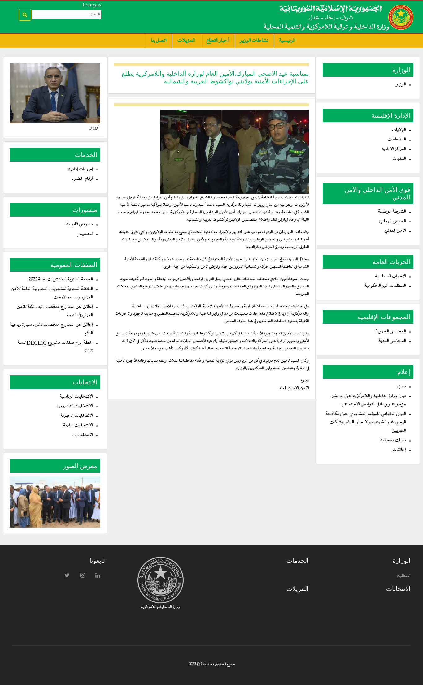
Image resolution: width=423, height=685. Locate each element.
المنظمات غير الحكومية (385, 286)
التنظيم (404, 576)
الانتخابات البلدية (78, 426)
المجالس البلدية (392, 341)
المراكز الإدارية (394, 149)
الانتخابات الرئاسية (76, 397)
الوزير (401, 85)
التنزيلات (186, 40)
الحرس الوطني (392, 221)
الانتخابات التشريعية (75, 406)
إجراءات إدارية (80, 169)
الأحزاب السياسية (390, 276)
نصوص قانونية (79, 224)
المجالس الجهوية (391, 331)
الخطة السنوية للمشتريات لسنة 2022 (60, 279)
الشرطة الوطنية (392, 212)
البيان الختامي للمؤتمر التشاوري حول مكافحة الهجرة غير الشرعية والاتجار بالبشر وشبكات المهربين (366, 422)
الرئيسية (287, 40)
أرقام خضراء (82, 179)
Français (91, 5)
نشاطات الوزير (254, 40)
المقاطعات (397, 140)
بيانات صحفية (393, 440)
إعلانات (399, 450)
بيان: (401, 387)
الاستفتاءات (82, 435)
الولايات (399, 130)
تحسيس (84, 234)
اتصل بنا (159, 40)
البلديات (399, 159)
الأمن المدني (395, 231)
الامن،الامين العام (294, 388)
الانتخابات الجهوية (76, 416)
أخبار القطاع (217, 40)
